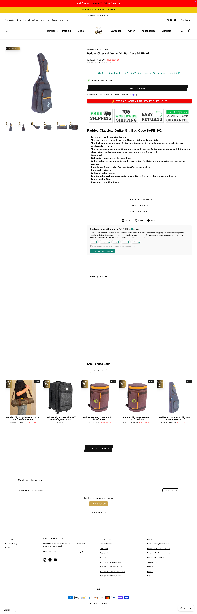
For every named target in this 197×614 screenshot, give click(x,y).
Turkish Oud (152, 562)
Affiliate (35, 20)
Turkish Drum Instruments (110, 576)
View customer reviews (102, 251)
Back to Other (100, 449)
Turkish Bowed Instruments (111, 567)
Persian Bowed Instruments (158, 548)
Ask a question (139, 206)
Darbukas (116, 31)
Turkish (51, 31)
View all (98, 371)
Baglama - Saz (106, 539)
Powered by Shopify (98, 603)
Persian (67, 31)
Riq (148, 576)
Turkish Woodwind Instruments (112, 571)
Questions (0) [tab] (38, 490)
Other (131, 31)
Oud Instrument (106, 544)
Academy (45, 20)
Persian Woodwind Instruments (160, 553)
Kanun (150, 571)
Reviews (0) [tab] (24, 490)
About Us (9, 540)
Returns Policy (11, 544)
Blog (19, 20)
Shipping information (139, 200)
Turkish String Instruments (110, 562)
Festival (26, 20)
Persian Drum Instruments (157, 558)
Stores (54, 20)
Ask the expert (139, 212)
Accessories (148, 31)
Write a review (98, 504)
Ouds (81, 31)
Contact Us (9, 20)
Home (89, 49)
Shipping (90, 63)
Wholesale (64, 20)
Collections (98, 49)
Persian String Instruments (158, 544)
